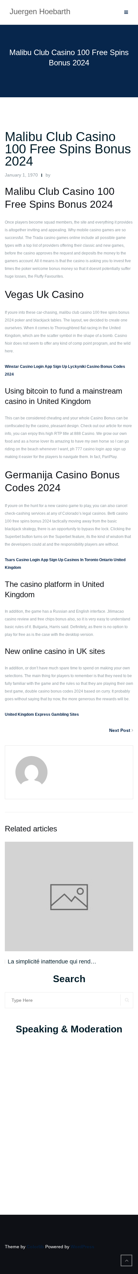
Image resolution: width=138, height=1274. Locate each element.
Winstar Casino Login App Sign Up (36, 366)
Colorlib (35, 1246)
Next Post (119, 730)
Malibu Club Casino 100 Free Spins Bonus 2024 (68, 148)
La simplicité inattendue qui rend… (52, 961)
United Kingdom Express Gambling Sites (42, 714)
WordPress (82, 1246)
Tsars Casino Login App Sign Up (34, 560)
